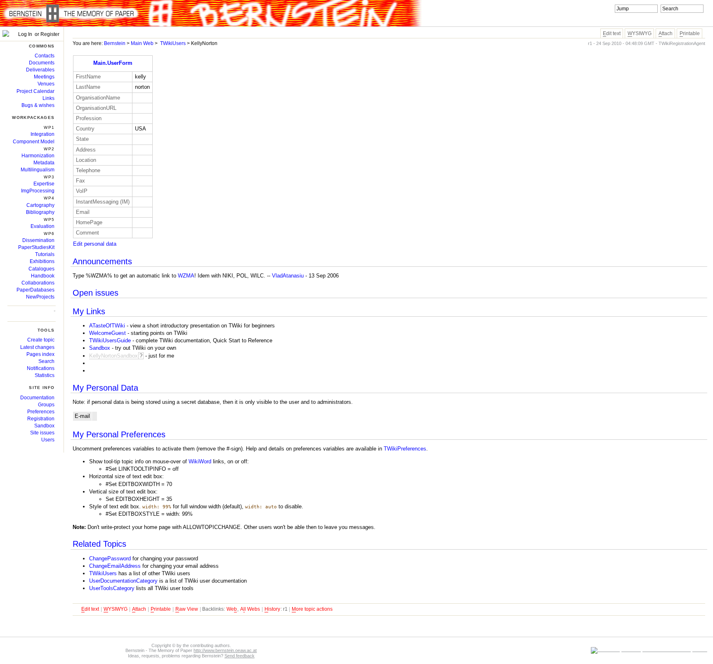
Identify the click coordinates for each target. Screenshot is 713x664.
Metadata (43, 163)
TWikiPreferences (405, 449)
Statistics (44, 375)
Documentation (37, 398)
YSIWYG (640, 33)
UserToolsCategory (112, 588)
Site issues (42, 433)
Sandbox (99, 348)
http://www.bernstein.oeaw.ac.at (225, 650)
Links (48, 98)
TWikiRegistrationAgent (682, 43)
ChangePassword (110, 558)
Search (46, 361)
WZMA (186, 276)
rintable (690, 33)
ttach (666, 33)
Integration (42, 134)
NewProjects (40, 297)
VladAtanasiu (288, 276)
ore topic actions (312, 609)
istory (272, 609)
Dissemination (38, 240)
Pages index (40, 354)
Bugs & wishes (37, 105)
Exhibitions (42, 261)
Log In (24, 34)
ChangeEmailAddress (115, 566)
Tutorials (44, 254)
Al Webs (250, 609)
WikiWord (200, 461)
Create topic (40, 340)
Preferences (40, 412)
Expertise (43, 184)
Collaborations (37, 283)
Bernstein (114, 43)
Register (49, 34)
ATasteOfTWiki (107, 326)
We (232, 609)
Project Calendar (35, 91)
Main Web (142, 43)
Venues (46, 84)
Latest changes (37, 347)
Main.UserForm (112, 63)
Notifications (40, 368)
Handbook (42, 276)
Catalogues (41, 269)
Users (47, 440)
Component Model (33, 142)
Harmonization (37, 156)
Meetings (44, 77)
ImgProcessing (37, 191)
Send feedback (239, 655)
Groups (46, 405)
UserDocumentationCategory (123, 581)
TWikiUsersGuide (110, 340)
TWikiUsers (173, 43)
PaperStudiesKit (36, 247)
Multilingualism (37, 170)
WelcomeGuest (107, 333)
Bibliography (40, 212)
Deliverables (40, 70)
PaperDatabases (35, 290)
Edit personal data (94, 244)
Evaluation (42, 226)
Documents (41, 63)
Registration (40, 419)
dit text (612, 33)
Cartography (40, 205)
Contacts (44, 56)
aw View (186, 609)
